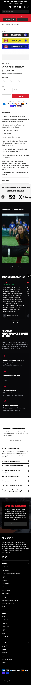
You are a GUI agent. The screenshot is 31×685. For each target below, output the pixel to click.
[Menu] (2, 7)
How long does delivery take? (11, 476)
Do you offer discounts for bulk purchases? (11, 471)
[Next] (17, 322)
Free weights (6, 593)
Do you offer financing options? (11, 461)
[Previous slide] (12, 267)
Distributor (5, 653)
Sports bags (5, 570)
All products (5, 567)
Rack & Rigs (5, 583)
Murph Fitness (5, 63)
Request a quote (7, 659)
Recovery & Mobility (8, 603)
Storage (4, 597)
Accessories (5, 626)
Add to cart (21, 96)
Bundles (4, 580)
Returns (4, 663)
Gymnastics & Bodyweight (10, 600)
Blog (3, 656)
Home (3, 24)
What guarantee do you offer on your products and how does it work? (13, 491)
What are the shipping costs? (10, 448)
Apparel (4, 577)
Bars (3, 587)
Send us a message (15, 440)
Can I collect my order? (9, 481)
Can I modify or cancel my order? (12, 485)
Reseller (4, 649)
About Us (4, 646)
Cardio (4, 607)
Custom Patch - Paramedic (12, 24)
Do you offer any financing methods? (13, 465)
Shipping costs (6, 73)
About (3, 633)
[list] (15, 41)
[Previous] (13, 322)
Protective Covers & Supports (11, 573)
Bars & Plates (6, 590)
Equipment (5, 623)
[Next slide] (19, 267)
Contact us (5, 636)
